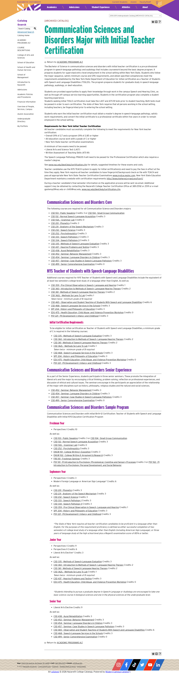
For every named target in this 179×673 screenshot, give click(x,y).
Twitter (142, 665)
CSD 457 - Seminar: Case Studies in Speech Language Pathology (81, 261)
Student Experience (101, 7)
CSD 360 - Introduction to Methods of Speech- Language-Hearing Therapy (86, 288)
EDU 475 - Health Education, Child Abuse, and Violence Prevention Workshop (87, 312)
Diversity (55, 666)
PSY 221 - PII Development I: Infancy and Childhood (75, 316)
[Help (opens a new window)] (159, 21)
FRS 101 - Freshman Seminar (67, 458)
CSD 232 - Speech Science (63, 230)
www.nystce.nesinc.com (124, 175)
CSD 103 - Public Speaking (63, 213)
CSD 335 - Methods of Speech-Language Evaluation (75, 244)
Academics (52, 7)
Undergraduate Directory (23, 120)
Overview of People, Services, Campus (25, 107)
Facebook (126, 665)
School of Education (25, 62)
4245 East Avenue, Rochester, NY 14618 (35, 663)
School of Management (22, 76)
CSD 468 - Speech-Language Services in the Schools (75, 305)
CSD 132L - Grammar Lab (63, 220)
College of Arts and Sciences (25, 56)
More (159, 3)
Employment (81, 666)
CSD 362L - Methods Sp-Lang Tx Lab (68, 295)
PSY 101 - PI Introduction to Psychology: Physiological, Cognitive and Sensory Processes (95, 462)
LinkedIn (158, 665)
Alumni (134, 2)
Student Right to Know (68, 666)
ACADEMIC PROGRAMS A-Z (23, 41)
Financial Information (26, 102)
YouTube (150, 665)
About (145, 7)
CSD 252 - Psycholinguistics (64, 233)
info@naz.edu (77, 663)
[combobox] (135, 15)
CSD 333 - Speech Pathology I (65, 237)
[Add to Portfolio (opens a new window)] (152, 21)
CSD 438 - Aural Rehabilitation (65, 250)
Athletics (126, 7)
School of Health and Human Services (26, 68)
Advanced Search (25, 32)
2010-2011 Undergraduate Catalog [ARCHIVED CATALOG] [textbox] (131, 16)
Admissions (74, 7)
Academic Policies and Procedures (25, 95)
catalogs (55, 672)
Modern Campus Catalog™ (117, 672)
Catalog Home (23, 35)
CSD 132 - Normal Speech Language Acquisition (73, 216)
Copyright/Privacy (44, 666)
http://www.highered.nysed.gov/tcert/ (125, 178)
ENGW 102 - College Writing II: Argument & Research (78, 455)
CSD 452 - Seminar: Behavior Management (71, 254)
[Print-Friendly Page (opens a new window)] (156, 21)
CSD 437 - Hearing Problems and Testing (70, 247)
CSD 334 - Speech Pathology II (65, 240)
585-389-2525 (60, 663)
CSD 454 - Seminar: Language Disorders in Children (75, 257)
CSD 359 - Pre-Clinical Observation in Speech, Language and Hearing (83, 285)
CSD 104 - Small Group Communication (106, 213)
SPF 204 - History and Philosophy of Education (73, 309)
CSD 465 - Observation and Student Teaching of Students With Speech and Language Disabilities (96, 302)
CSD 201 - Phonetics (60, 223)
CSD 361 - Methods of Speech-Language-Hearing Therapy (78, 292)
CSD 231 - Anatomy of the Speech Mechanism (72, 226)
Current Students (119, 2)
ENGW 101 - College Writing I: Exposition (72, 452)
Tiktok (134, 665)
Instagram (118, 665)
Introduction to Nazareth (23, 83)
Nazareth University (29, 5)
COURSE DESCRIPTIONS (23, 49)
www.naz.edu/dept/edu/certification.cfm (67, 165)
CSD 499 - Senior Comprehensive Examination (73, 264)
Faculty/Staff (145, 2)
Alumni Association (25, 114)
